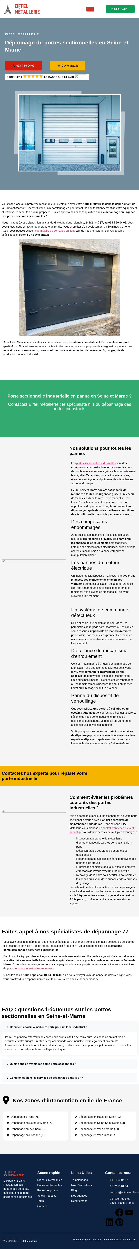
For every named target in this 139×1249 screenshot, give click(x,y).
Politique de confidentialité (107, 1239)
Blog (74, 1190)
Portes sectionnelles (49, 1185)
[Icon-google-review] (109, 1212)
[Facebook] (119, 1212)
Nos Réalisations (81, 1185)
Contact (42, 1206)
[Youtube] (129, 1212)
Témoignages (79, 1180)
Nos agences (79, 1195)
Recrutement (79, 1200)
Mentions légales (82, 1239)
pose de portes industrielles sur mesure (30, 968)
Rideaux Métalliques (49, 1180)
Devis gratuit (70, 65)
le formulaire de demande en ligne (54, 230)
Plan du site (129, 1239)
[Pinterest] (119, 1222)
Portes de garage (47, 1190)
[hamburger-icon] (90, 9)
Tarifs (40, 1200)
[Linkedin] (109, 1222)
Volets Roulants (46, 1195)
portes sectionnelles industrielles (96, 463)
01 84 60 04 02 (119, 9)
